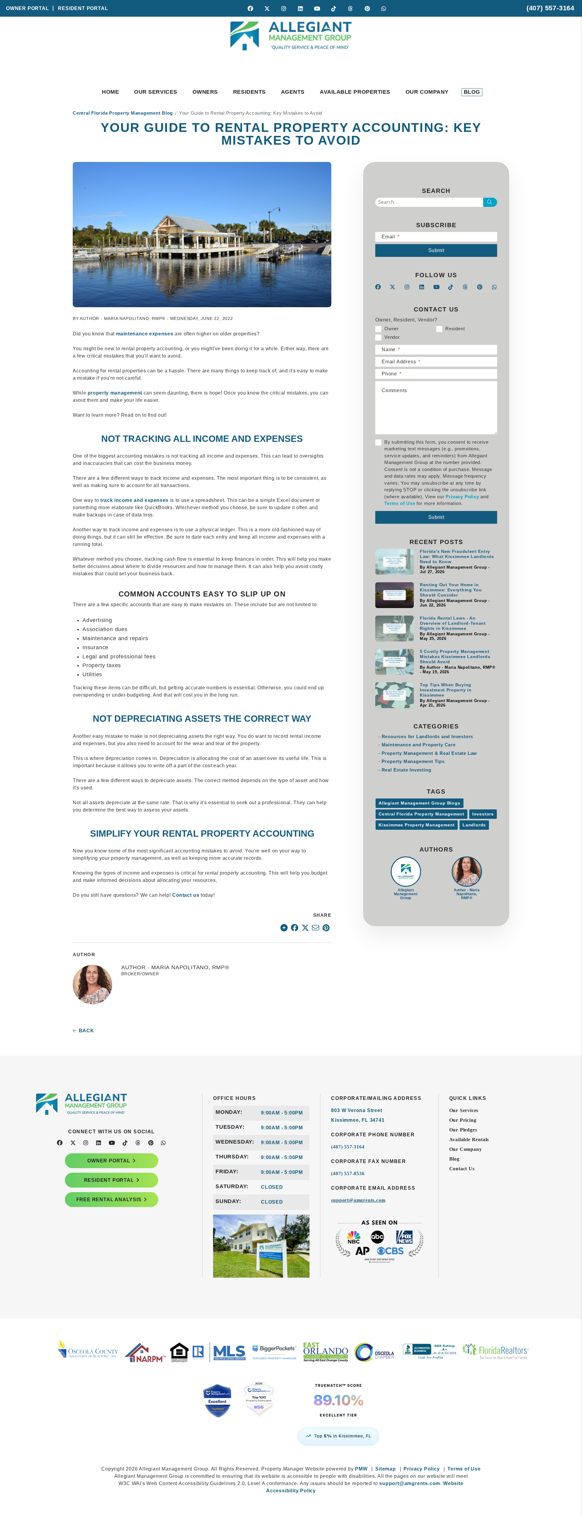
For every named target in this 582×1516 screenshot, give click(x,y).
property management (115, 392)
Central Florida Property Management (421, 814)
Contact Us (462, 1168)
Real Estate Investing (406, 769)
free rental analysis (109, 1199)
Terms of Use (399, 503)
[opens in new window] (284, 927)
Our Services (155, 92)
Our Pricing (463, 1120)
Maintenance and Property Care (419, 744)
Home (110, 92)
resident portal (109, 1180)
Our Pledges (463, 1129)
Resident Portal (83, 8)
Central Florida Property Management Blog (123, 113)
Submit (436, 250)
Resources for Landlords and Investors (427, 736)
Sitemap (385, 1468)
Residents (249, 92)
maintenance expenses (144, 333)
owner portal (108, 1160)
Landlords (474, 824)
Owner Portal (27, 8)
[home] (291, 47)
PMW (361, 1468)
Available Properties (355, 92)
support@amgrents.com (358, 1200)
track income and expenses (134, 500)
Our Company (427, 92)
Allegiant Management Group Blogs (419, 803)
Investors (483, 814)
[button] (250, 8)
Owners (205, 92)
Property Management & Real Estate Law (429, 753)
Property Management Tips (413, 761)
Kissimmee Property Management (417, 824)
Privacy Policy (462, 496)
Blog (472, 92)
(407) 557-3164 (550, 8)
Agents (293, 92)
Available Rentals (469, 1139)
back (85, 1030)
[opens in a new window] (291, 1407)
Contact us (185, 895)
